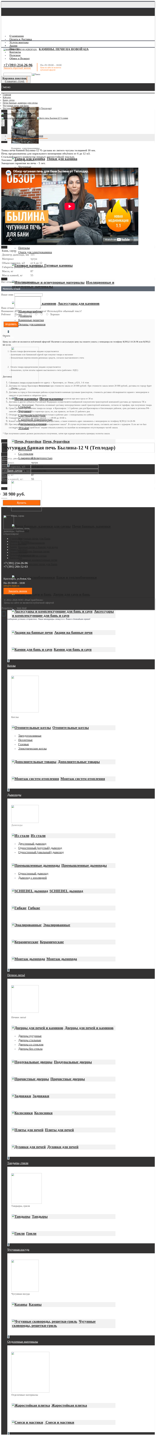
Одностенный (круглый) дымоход (40, 847)
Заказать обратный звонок (17, 68)
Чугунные (24, 166)
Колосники (43, 1113)
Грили (31, 1233)
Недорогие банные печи (34, 551)
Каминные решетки (31, 320)
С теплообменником (31, 542)
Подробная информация (27, 135)
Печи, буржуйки (56, 441)
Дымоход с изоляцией (32, 877)
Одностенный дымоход (33, 873)
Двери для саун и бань (71, 594)
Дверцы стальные (29, 1040)
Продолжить (11, 324)
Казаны (35, 1304)
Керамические (52, 942)
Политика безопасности (22, 555)
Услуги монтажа (18, 544)
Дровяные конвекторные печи (37, 559)
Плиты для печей (59, 1130)
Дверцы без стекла (30, 1048)
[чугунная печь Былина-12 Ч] (18, 113)
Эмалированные (56, 925)
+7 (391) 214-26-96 (18, 65)
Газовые (23, 744)
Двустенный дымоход (32, 843)
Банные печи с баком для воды (38, 547)
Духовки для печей (62, 1147)
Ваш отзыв (7, 307)
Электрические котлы (32, 748)
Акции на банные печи (73, 632)
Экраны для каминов (31, 324)
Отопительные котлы (70, 728)
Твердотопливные (29, 735)
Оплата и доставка (24, 139)
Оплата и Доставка (19, 541)
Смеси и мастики (59, 1422)
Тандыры (40, 1216)
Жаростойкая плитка (69, 1405)
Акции (13, 547)
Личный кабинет (18, 552)
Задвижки (41, 1096)
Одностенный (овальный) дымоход (41, 852)
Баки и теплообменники (76, 577)
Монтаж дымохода (61, 959)
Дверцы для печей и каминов (89, 1028)
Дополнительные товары (79, 762)
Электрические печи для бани (37, 564)
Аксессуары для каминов (78, 303)
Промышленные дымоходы (84, 865)
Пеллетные (25, 740)
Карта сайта (16, 558)
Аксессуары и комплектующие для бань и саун (63, 613)
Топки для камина (62, 159)
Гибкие (34, 908)
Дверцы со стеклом (30, 1044)
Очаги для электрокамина (35, 252)
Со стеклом (25, 453)
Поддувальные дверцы (73, 1062)
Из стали (38, 836)
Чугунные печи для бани (34, 538)
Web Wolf (22, 608)
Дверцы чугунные (30, 1035)
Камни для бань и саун (73, 649)
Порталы (24, 247)
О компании (16, 538)
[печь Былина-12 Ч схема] (53, 119)
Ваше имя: (7, 294)
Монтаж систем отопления (82, 779)
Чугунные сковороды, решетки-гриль (54, 1323)
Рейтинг (6, 314)
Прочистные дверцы (67, 1079)
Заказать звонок (17, 591)
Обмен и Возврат (19, 549)
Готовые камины (58, 265)
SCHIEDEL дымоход (66, 891)
